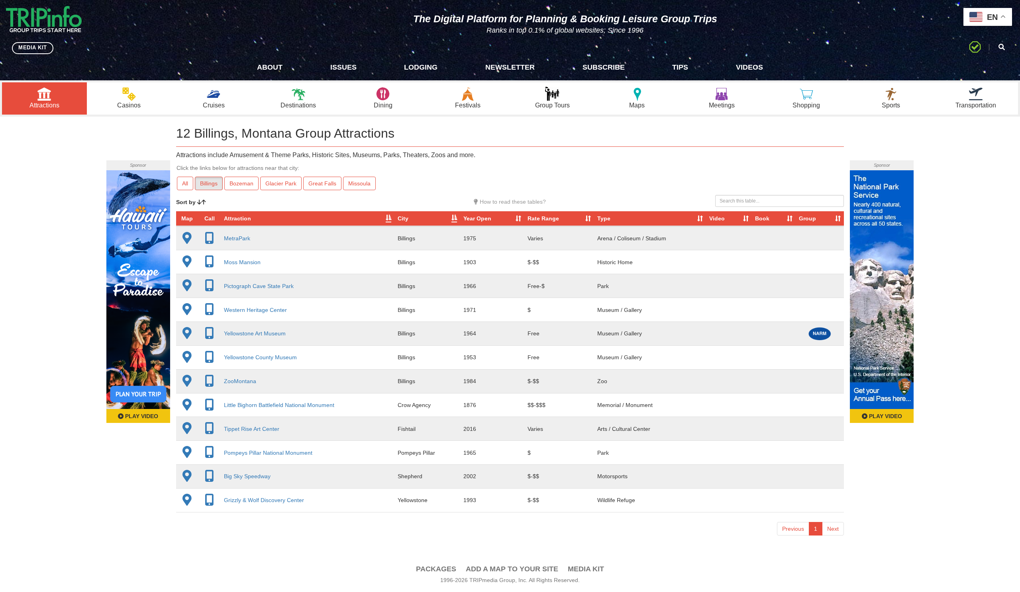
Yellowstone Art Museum (255, 333)
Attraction (237, 218)
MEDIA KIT (32, 48)
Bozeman (241, 183)
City (403, 218)
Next (833, 529)
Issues (343, 67)
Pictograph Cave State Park (259, 286)
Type (603, 218)
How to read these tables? (512, 202)
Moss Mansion (242, 262)
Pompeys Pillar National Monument (268, 453)
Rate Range (543, 218)
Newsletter (510, 67)
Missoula (359, 183)
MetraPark (237, 238)
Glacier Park (280, 183)
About (269, 67)
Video (717, 218)
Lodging (420, 67)
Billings (209, 183)
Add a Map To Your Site (512, 569)
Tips (680, 67)
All (185, 183)
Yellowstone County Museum (260, 357)
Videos (749, 67)
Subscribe (604, 67)
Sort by (186, 202)
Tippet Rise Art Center (251, 429)
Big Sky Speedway (247, 476)
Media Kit (586, 569)
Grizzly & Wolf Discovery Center (264, 500)
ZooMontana (240, 381)
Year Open (477, 218)
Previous (793, 529)
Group (807, 218)
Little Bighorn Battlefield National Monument (279, 405)
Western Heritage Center (255, 310)
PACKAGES (436, 569)
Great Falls (322, 183)
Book (762, 218)
